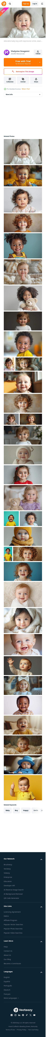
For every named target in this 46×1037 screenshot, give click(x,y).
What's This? (26, 89)
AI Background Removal (13, 950)
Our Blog (7, 1015)
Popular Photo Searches (13, 985)
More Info (9, 93)
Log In (35, 4)
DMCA (6, 972)
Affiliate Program (10, 976)
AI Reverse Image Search (14, 946)
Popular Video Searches (13, 989)
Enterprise (8, 933)
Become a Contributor (12, 1019)
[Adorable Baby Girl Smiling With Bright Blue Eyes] (22, 395)
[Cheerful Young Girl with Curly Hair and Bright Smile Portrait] (9, 362)
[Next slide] (36, 866)
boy (16, 866)
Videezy (7, 929)
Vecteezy (7, 925)
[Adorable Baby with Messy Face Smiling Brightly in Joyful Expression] (22, 700)
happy (25, 866)
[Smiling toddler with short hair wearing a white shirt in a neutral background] (22, 319)
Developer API (9, 941)
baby (8, 866)
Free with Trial (23, 62)
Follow (38, 54)
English (7, 1033)
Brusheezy (8, 920)
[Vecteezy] (3, 3)
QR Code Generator (11, 954)
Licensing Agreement (12, 968)
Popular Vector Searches (13, 980)
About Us (7, 1011)
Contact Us (8, 1007)
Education (8, 937)
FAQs (6, 1003)
